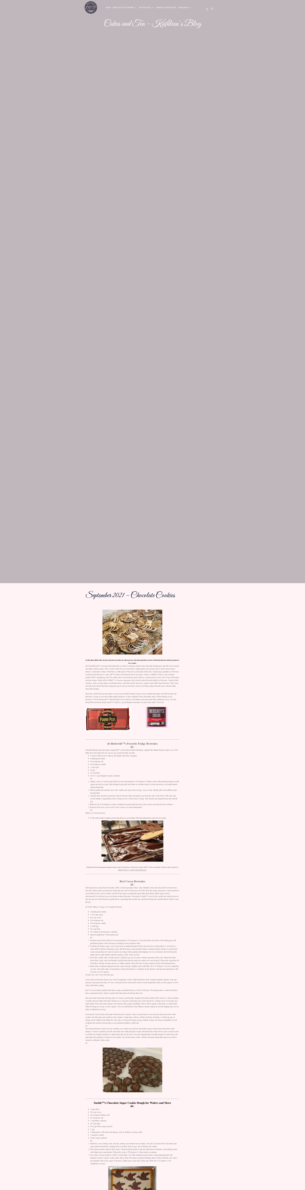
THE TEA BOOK (145, 7)
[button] (212, 9)
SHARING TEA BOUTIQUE (166, 7)
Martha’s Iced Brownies (132, 870)
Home (108, 7)
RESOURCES (183, 7)
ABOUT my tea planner (123, 7)
